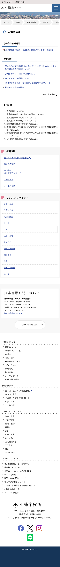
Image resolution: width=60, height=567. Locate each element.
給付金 (6, 274)
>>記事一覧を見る (47, 94)
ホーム (6, 22)
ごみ (6, 229)
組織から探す (20, 2)
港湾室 (45, 22)
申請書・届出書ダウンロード (12, 171)
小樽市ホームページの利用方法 (17, 470)
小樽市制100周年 (12, 379)
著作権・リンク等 (12, 467)
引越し (8, 427)
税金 (6, 261)
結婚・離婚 (8, 216)
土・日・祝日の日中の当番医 (16, 157)
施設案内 (9, 372)
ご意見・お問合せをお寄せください (19, 485)
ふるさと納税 (10, 365)
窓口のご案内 (9, 163)
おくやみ (7, 242)
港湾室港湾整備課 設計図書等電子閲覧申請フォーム (28, 82)
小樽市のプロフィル (13, 350)
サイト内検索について (13, 474)
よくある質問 (9, 185)
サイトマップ (6, 2)
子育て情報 (8, 210)
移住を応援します (12, 361)
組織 (18, 22)
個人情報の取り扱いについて (16, 463)
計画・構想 (10, 357)
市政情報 (9, 368)
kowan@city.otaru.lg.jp (13, 313)
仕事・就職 (8, 235)
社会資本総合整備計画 (14, 87)
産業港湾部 (31, 22)
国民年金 (7, 254)
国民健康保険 (9, 248)
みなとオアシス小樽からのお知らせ (20, 73)
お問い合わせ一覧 (12, 488)
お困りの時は (9, 267)
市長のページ (10, 347)
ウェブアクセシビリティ (14, 481)
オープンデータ (11, 375)
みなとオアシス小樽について (17, 78)
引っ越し (7, 222)
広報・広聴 (8, 179)
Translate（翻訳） (12, 492)
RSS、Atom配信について (15, 478)
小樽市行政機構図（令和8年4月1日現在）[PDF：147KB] (29, 50)
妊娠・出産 (8, 203)
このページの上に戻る (30, 324)
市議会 (8, 354)
